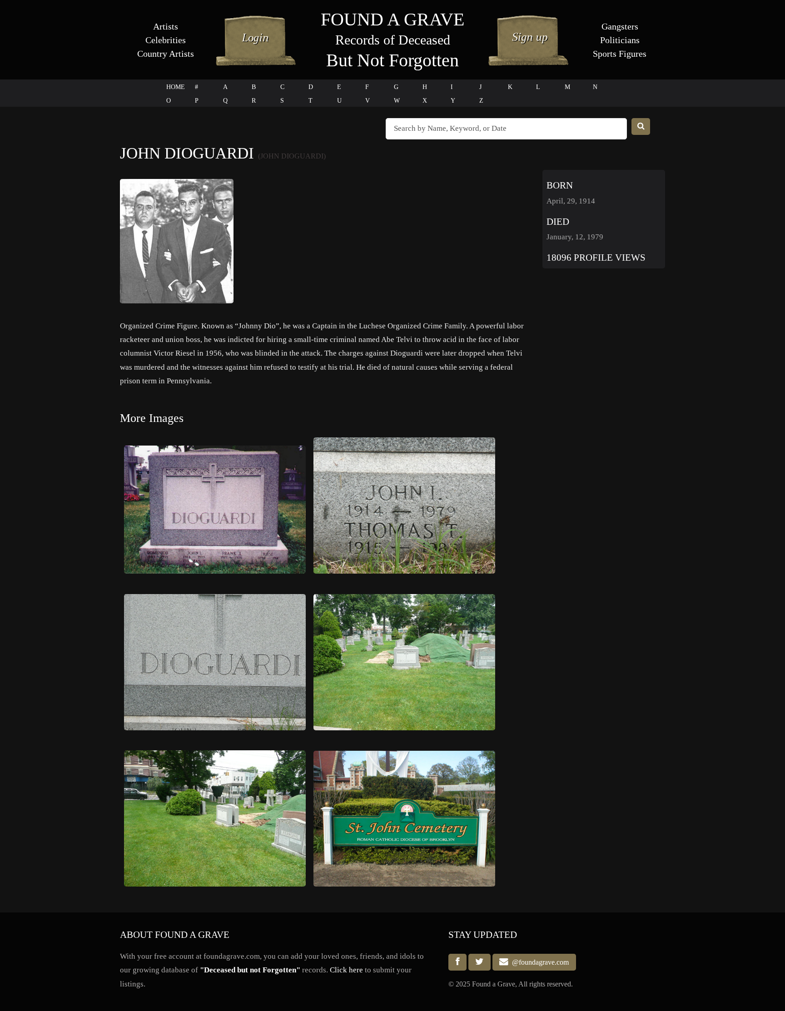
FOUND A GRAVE (392, 19)
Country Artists (165, 54)
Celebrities (165, 40)
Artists (165, 26)
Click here (346, 970)
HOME (175, 87)
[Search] (641, 126)
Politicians (620, 40)
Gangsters (619, 26)
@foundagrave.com (538, 962)
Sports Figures (619, 54)
